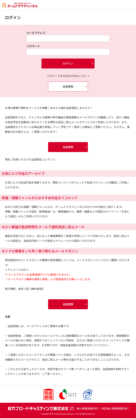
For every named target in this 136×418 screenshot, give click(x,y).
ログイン (68, 63)
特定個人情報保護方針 (114, 408)
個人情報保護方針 (87, 408)
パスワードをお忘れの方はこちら (67, 76)
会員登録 (68, 86)
